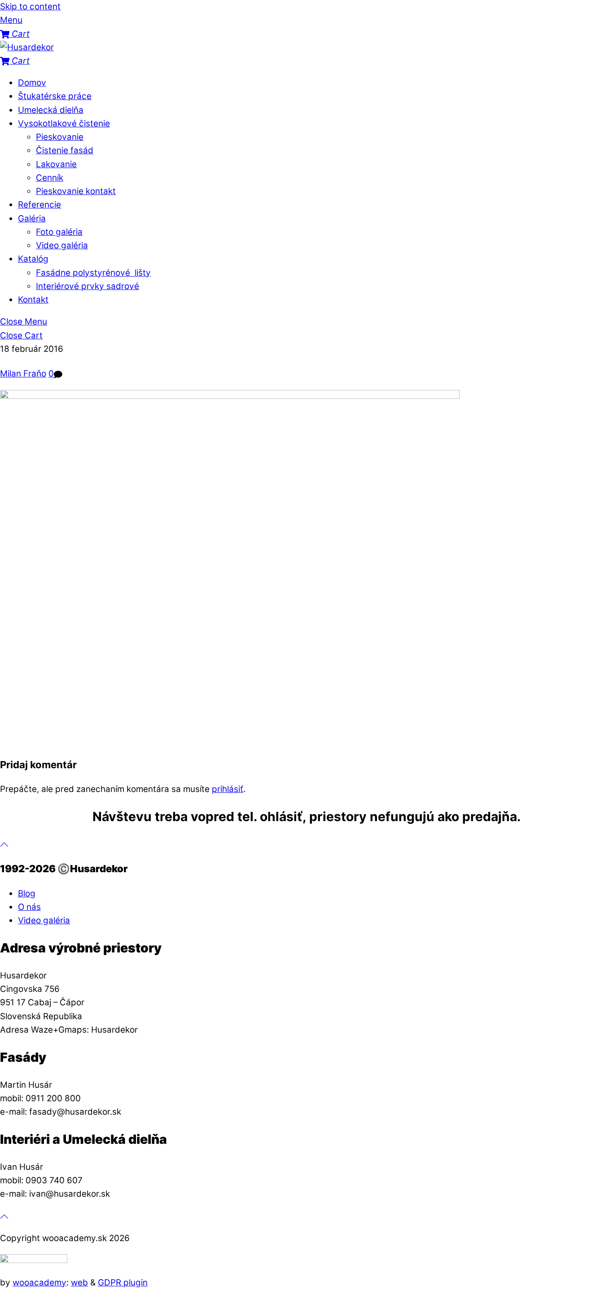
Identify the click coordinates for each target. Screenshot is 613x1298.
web (79, 1282)
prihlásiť (227, 789)
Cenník (49, 178)
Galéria (32, 218)
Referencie (39, 204)
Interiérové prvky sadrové (87, 286)
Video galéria (62, 245)
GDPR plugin (123, 1282)
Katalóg (33, 259)
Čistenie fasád (64, 150)
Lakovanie (56, 164)
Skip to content (30, 6)
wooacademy (39, 1282)
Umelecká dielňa (50, 110)
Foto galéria (59, 232)
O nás (29, 907)
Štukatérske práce (55, 96)
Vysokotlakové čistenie (64, 123)
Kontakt (33, 299)
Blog (26, 893)
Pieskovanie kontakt (76, 191)
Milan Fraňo (23, 373)
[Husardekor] (27, 47)
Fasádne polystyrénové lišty (93, 273)
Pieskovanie (59, 137)
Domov (32, 83)
